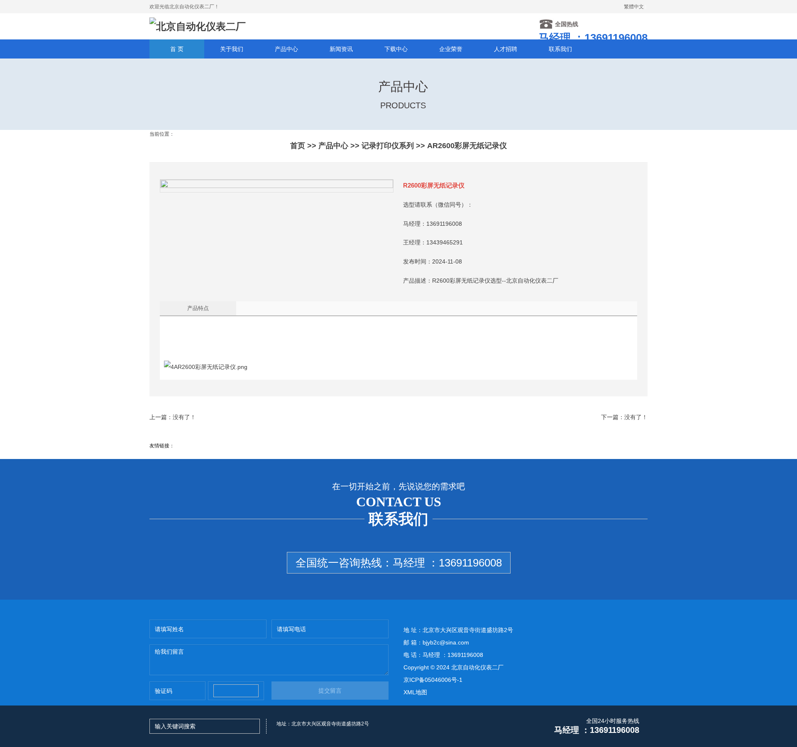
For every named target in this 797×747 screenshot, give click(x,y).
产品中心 (333, 146)
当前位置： (161, 134)
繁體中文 (634, 7)
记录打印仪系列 (388, 146)
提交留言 (330, 690)
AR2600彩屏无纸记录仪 (467, 146)
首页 (297, 146)
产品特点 (198, 308)
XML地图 (415, 692)
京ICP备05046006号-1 (432, 679)
